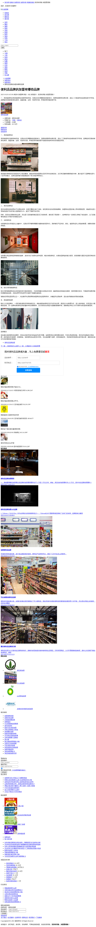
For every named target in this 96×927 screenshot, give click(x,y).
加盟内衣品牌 (9, 718)
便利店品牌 (4, 115)
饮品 (6, 57)
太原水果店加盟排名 (11, 894)
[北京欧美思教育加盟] (11, 815)
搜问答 (6, 19)
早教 (6, 73)
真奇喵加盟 (21, 833)
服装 (6, 26)
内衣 (6, 65)
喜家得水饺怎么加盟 (11, 898)
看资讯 (6, 17)
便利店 (19, 120)
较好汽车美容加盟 (10, 727)
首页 (6, 22)
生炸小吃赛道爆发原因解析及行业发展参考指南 (20, 846)
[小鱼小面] (11, 806)
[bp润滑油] (10, 696)
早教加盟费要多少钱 (11, 852)
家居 (6, 32)
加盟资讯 (17, 2)
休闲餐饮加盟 (9, 731)
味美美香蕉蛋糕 (11, 881)
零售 (6, 38)
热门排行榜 (8, 839)
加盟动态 (7, 837)
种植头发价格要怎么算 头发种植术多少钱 (18, 780)
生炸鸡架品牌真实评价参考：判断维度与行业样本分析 (22, 842)
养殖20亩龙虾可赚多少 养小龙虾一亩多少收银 (19, 786)
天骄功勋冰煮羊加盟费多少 (13, 890)
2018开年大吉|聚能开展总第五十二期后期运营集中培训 (22, 848)
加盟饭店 (7, 722)
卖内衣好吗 (8, 725)
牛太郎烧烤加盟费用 (11, 723)
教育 (6, 34)
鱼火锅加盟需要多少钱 (12, 741)
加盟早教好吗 (9, 749)
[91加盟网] (4, 9)
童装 (6, 67)
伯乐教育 (9, 875)
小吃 (6, 55)
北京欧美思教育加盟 (24, 815)
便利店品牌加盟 (9, 342)
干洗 (6, 40)
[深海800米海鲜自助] (10, 709)
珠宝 (6, 42)
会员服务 (11, 917)
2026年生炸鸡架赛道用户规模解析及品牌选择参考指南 (22, 844)
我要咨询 (4, 129)
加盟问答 (24, 2)
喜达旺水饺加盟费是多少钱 (13, 892)
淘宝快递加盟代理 (10, 753)
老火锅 (6, 739)
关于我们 (4, 917)
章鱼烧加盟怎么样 (10, 888)
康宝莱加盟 (21, 670)
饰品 (6, 36)
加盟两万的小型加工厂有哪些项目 (15, 778)
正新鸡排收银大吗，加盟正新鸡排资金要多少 (19, 784)
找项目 (11, 2)
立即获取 (4, 913)
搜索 (3, 47)
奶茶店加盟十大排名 (11, 850)
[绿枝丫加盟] (11, 824)
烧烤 (6, 63)
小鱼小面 (21, 806)
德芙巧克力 (10, 873)
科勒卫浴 (9, 869)
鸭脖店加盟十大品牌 (11, 900)
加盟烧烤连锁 (9, 716)
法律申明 (18, 917)
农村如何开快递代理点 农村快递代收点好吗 (18, 782)
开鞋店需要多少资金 (11, 729)
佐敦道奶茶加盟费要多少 (12, 902)
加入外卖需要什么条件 (12, 790)
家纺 (6, 28)
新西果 (8, 879)
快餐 (6, 61)
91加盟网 (7, 78)
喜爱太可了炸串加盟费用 (12, 896)
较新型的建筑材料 (10, 733)
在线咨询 (4, 131)
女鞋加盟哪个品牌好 (11, 737)
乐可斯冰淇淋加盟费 (11, 735)
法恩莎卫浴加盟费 (10, 743)
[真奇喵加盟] (11, 833)
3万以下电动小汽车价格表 (13, 791)
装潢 (6, 71)
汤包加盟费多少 (9, 751)
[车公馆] (10, 683)
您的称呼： (8, 358)
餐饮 (6, 24)
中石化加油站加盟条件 (12, 788)
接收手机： (4, 764)
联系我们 (32, 917)
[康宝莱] (10, 670)
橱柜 (6, 69)
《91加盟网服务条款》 (33, 366)
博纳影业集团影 (11, 867)
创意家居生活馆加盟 (11, 747)
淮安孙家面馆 (10, 865)
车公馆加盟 (21, 683)
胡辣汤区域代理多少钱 (12, 854)
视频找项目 (30, 2)
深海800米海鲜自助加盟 (25, 709)
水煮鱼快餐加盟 (9, 720)
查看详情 (4, 127)
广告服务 (39, 917)
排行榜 (6, 2)
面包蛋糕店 (10, 863)
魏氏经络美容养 (11, 871)
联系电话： (8, 363)
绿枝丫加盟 (21, 824)
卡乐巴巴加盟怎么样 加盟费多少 (15, 856)
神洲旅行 (9, 877)
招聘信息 (25, 917)
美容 (6, 30)
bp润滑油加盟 (21, 696)
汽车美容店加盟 (9, 745)
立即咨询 (28, 370)
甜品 (6, 59)
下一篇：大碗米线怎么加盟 (10, 346)
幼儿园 (6, 75)
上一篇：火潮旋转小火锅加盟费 (29, 346)
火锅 (6, 53)
